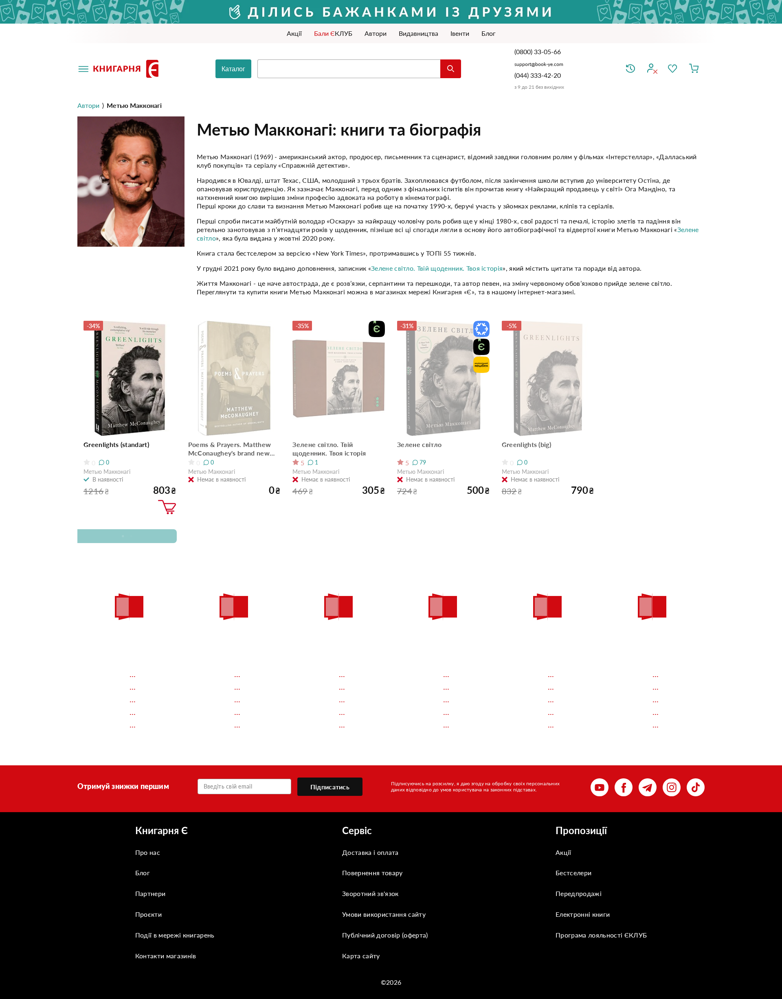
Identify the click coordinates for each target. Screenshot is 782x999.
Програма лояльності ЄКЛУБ (601, 935)
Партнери (150, 893)
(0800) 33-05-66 (538, 51)
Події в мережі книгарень (175, 935)
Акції (563, 852)
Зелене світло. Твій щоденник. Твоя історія (437, 268)
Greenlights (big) (526, 444)
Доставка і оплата (370, 852)
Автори (88, 105)
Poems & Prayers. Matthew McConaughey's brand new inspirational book (229, 448)
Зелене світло (419, 444)
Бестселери (573, 872)
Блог (142, 872)
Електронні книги (583, 914)
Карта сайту (361, 956)
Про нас (147, 852)
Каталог (233, 69)
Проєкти (148, 914)
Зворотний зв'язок (370, 893)
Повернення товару (372, 872)
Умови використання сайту (384, 914)
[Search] (450, 68)
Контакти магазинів (165, 956)
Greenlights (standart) (116, 444)
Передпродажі (579, 893)
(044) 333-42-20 (537, 75)
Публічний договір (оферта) (385, 935)
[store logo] (127, 69)
